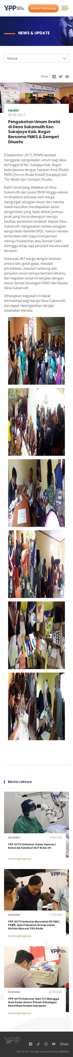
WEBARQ (64, 1051)
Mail (67, 76)
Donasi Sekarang (43, 8)
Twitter (60, 76)
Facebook (54, 76)
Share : (45, 76)
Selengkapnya (20, 858)
